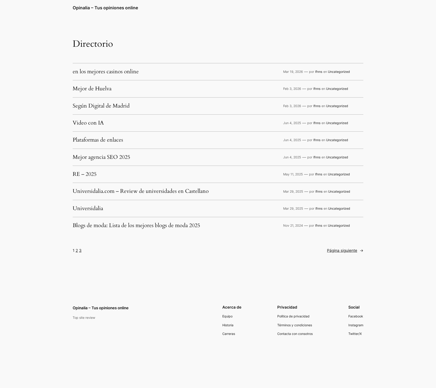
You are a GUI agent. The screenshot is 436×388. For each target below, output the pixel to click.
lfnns (318, 72)
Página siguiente (345, 250)
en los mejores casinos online (106, 72)
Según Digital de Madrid (101, 106)
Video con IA (88, 123)
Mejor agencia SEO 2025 (101, 157)
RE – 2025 (85, 174)
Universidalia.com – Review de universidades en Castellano (141, 191)
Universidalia (88, 208)
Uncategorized (339, 72)
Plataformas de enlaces (98, 140)
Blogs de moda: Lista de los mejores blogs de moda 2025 (136, 225)
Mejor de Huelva (92, 89)
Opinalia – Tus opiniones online (105, 7)
